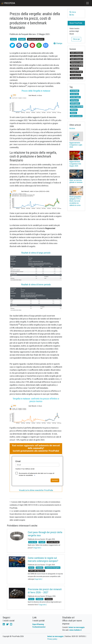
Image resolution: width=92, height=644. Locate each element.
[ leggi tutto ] (37, 548)
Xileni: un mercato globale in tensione (75, 181)
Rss (72, 15)
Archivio (72, 128)
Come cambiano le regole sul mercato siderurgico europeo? (43, 559)
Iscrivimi (55, 480)
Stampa (59, 43)
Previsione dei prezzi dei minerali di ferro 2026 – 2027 (45, 591)
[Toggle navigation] (87, 3)
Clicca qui (76, 39)
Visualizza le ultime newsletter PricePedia (36, 490)
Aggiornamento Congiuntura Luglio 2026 (75, 145)
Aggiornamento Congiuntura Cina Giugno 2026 (75, 163)
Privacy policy (52, 639)
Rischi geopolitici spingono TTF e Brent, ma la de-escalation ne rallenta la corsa (75, 201)
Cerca (73, 12)
